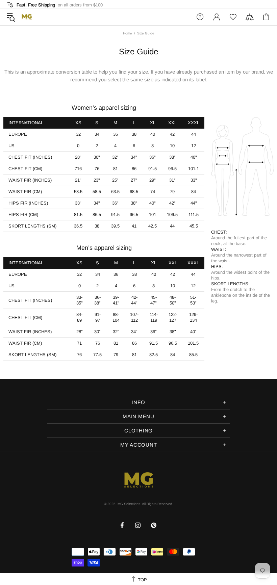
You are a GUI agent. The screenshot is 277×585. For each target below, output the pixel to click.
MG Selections (27, 17)
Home (127, 33)
